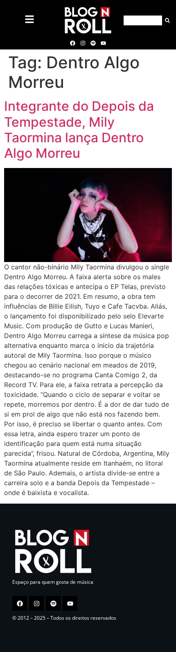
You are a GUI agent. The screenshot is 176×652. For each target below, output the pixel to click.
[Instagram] (82, 43)
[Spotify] (93, 43)
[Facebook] (72, 43)
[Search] (166, 20)
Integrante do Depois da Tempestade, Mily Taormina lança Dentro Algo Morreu (79, 129)
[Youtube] (103, 43)
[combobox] (143, 20)
